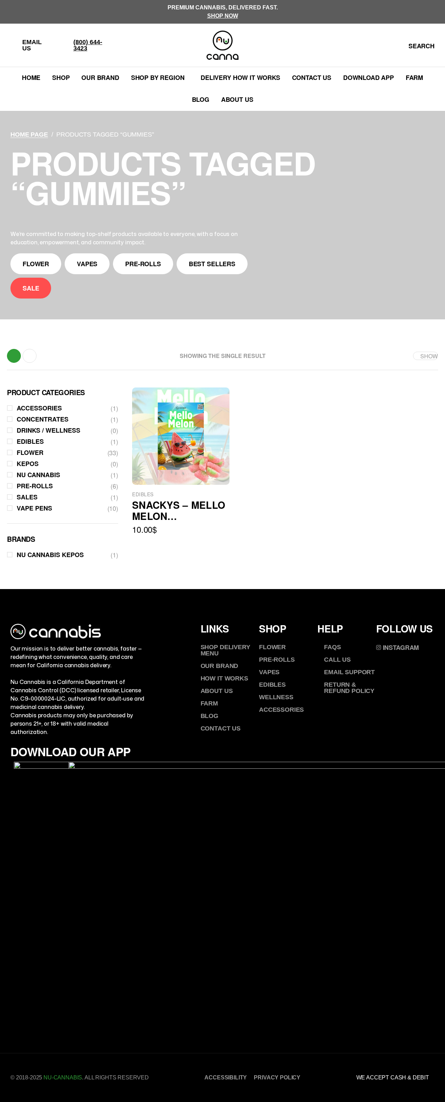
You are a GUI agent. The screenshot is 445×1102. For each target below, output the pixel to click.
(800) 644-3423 (87, 45)
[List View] (30, 356)
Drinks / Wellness (48, 430)
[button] (35, 263)
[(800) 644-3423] (66, 45)
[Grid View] (14, 356)
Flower (30, 452)
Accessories (39, 408)
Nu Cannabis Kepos (50, 554)
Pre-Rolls (35, 485)
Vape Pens (34, 508)
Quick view (181, 470)
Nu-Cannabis (62, 1077)
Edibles (143, 494)
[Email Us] (14, 45)
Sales (27, 496)
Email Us (32, 45)
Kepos (28, 463)
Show (429, 356)
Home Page (29, 134)
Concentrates (42, 419)
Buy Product (196, 547)
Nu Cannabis (38, 474)
